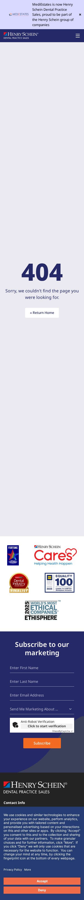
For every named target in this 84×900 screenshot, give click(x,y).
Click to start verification (47, 726)
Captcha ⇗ (62, 731)
